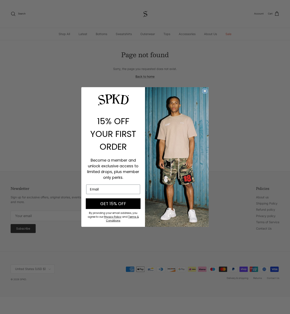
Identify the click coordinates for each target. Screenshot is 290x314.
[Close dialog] (205, 91)
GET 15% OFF (113, 204)
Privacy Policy (112, 217)
